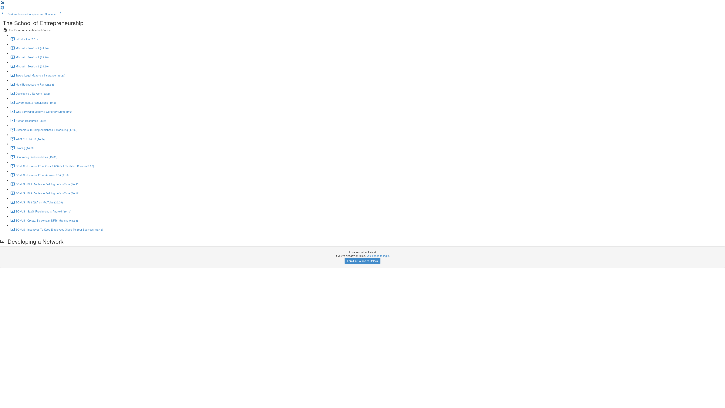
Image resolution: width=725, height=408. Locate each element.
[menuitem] (2, 9)
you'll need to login (378, 256)
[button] (2, 3)
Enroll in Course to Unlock (362, 261)
